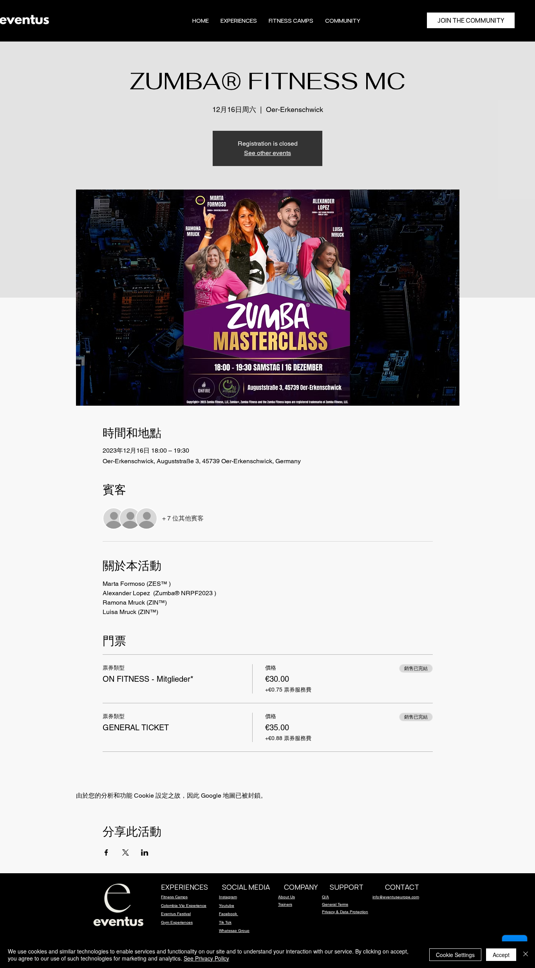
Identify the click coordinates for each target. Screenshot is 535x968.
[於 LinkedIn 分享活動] (144, 852)
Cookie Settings (455, 955)
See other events (267, 153)
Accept (501, 955)
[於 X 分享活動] (125, 852)
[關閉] (525, 955)
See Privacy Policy (206, 958)
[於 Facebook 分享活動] (106, 852)
